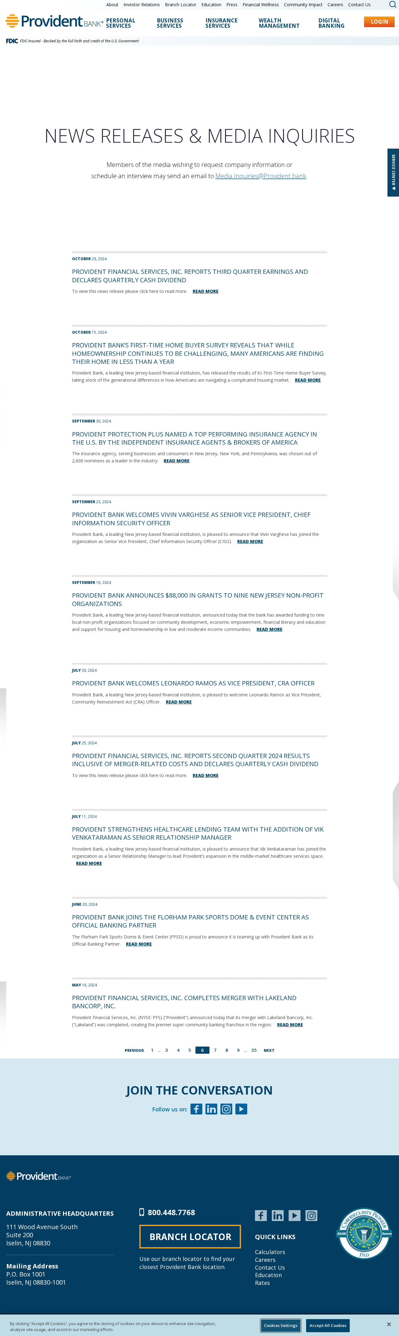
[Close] (389, 1324)
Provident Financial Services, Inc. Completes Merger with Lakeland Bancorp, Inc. (184, 1002)
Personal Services (120, 23)
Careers (335, 4)
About (112, 4)
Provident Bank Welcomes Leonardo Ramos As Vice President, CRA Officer (193, 683)
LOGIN (379, 21)
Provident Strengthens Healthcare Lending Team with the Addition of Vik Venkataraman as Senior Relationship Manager (198, 833)
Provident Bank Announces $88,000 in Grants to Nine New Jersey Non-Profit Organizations (198, 599)
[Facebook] (196, 1109)
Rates (262, 1282)
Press (232, 4)
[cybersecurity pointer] (364, 1233)
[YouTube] (294, 1214)
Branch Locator (180, 4)
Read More (206, 291)
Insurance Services (221, 23)
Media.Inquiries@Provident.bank (260, 176)
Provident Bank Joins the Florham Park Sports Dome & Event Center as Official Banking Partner (190, 921)
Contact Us (359, 4)
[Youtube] (241, 1109)
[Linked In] (211, 1109)
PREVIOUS (134, 1050)
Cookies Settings (280, 1325)
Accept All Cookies (328, 1325)
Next (269, 1050)
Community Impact (303, 4)
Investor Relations (141, 4)
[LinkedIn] (278, 1214)
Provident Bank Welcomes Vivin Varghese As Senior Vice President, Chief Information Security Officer (191, 518)
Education (211, 4)
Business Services (170, 23)
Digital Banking (331, 23)
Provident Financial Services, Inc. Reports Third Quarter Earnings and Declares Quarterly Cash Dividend (190, 275)
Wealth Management (279, 23)
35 (254, 1050)
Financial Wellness (261, 4)
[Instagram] (226, 1109)
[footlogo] (38, 1175)
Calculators (270, 1252)
